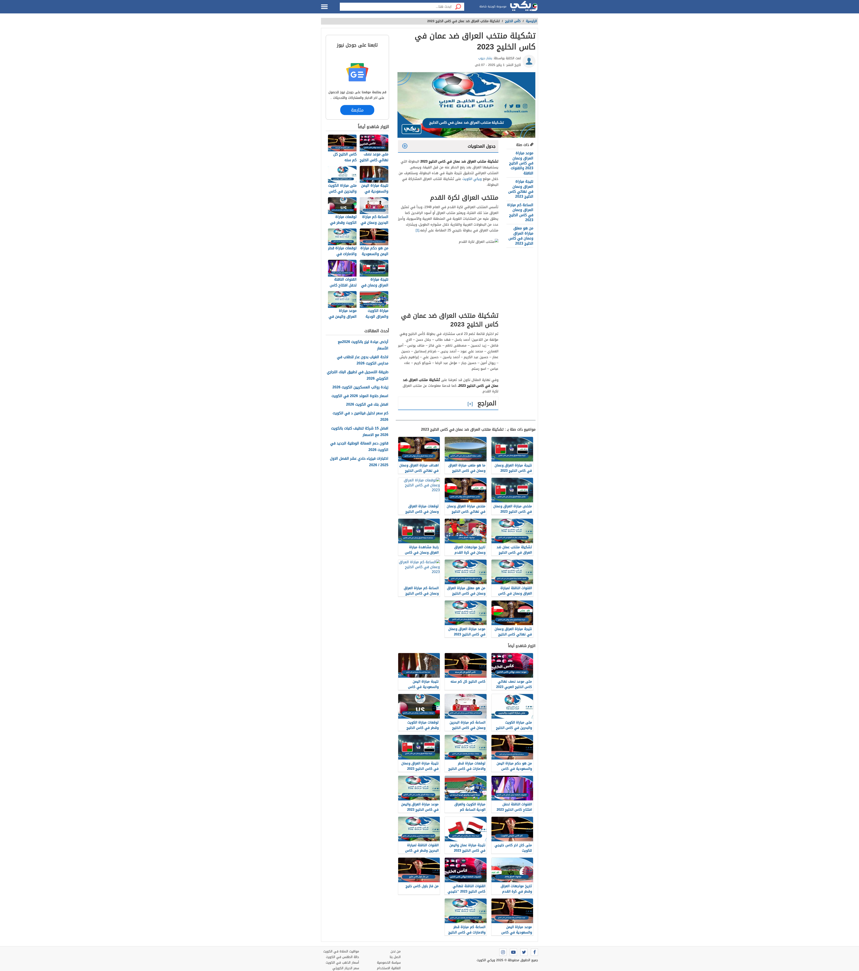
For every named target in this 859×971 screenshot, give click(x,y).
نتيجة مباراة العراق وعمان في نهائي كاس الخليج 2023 (520, 189)
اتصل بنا (395, 957)
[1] (417, 230)
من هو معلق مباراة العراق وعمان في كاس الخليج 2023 (520, 236)
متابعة (357, 110)
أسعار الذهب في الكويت (342, 962)
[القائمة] (324, 6)
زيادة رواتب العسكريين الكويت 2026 (360, 387)
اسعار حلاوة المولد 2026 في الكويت (360, 396)
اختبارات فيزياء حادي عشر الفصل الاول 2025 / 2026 (359, 461)
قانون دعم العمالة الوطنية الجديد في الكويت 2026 (359, 446)
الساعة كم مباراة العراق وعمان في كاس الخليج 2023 (520, 212)
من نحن (396, 951)
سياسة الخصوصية (389, 962)
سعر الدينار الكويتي (345, 968)
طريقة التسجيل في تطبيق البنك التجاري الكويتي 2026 (357, 375)
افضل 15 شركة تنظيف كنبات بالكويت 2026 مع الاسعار (359, 431)
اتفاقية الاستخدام (389, 968)
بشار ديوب (485, 58)
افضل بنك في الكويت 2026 (367, 404)
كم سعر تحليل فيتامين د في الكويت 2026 (360, 416)
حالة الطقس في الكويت (342, 957)
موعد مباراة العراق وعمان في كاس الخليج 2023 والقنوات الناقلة (521, 163)
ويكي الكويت (472, 179)
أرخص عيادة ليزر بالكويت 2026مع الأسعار (363, 345)
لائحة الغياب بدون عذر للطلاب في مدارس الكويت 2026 (362, 360)
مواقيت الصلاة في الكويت (341, 951)
